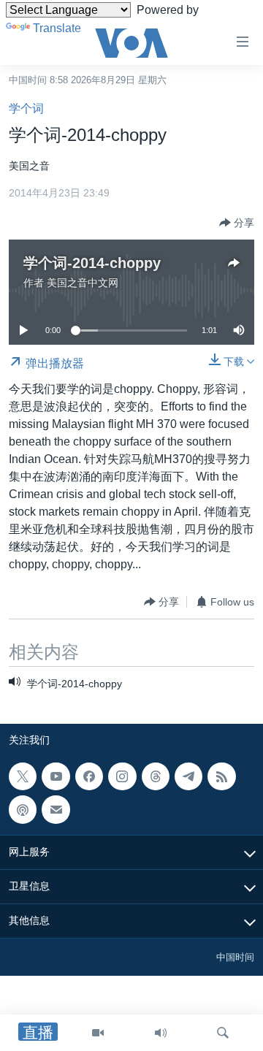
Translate (57, 28)
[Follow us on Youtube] (55, 776)
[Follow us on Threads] (155, 776)
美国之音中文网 (82, 282)
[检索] (223, 1032)
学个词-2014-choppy (92, 263)
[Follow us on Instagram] (122, 776)
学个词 (26, 108)
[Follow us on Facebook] (89, 776)
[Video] (98, 1032)
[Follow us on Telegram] (188, 776)
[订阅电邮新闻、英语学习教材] (55, 809)
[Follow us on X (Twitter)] (23, 776)
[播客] (23, 809)
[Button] (236, 223)
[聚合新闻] (221, 776)
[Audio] (161, 1032)
